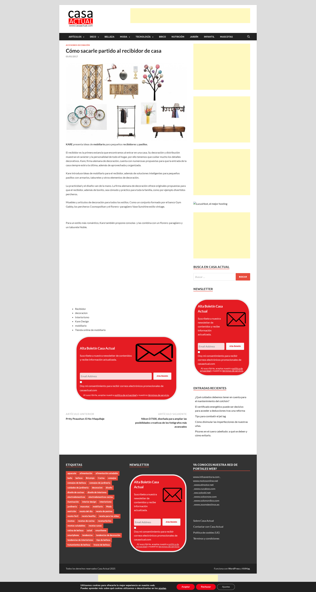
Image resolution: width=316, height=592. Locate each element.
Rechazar (206, 586)
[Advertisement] (190, 15)
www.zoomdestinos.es (206, 504)
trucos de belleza (102, 544)
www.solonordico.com (206, 500)
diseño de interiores (97, 492)
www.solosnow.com (205, 496)
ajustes (162, 588)
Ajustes (226, 586)
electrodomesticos (76, 497)
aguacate (71, 473)
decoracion (97, 487)
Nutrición (177, 36)
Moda (123, 36)
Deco (93, 36)
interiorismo (105, 501)
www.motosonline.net (205, 480)
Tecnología (143, 36)
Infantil (209, 36)
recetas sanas (95, 525)
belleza (79, 478)
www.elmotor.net (204, 484)
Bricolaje (90, 478)
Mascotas (226, 36)
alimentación (86, 473)
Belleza (109, 36)
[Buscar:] (221, 277)
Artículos (75, 36)
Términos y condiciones (206, 538)
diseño (109, 487)
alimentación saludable (107, 473)
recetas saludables (76, 525)
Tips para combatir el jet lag (210, 416)
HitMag (246, 568)
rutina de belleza (75, 530)
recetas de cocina (86, 521)
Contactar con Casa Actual (208, 526)
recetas (71, 521)
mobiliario (98, 506)
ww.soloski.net (202, 492)
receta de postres (104, 511)
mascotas (84, 506)
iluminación (73, 501)
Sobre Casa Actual (203, 520)
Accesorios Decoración (78, 45)
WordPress (234, 568)
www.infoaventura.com (206, 476)
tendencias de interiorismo (80, 540)
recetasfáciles (104, 521)
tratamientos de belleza (78, 544)
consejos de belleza (76, 482)
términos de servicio (158, 395)
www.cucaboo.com (204, 488)
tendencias (87, 535)
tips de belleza (103, 540)
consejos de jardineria (99, 482)
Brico (162, 36)
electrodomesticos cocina (101, 497)
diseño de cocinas (75, 492)
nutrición (71, 511)
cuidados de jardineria (78, 487)
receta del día (85, 511)
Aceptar (186, 586)
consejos (112, 478)
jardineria (72, 506)
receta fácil (72, 516)
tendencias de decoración (108, 535)
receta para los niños (109, 516)
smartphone (73, 535)
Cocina (101, 478)
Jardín (194, 36)
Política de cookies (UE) (206, 532)
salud (89, 530)
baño (69, 478)
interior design (89, 501)
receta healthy (89, 516)
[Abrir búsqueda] (248, 37)
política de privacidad (126, 395)
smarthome (100, 530)
